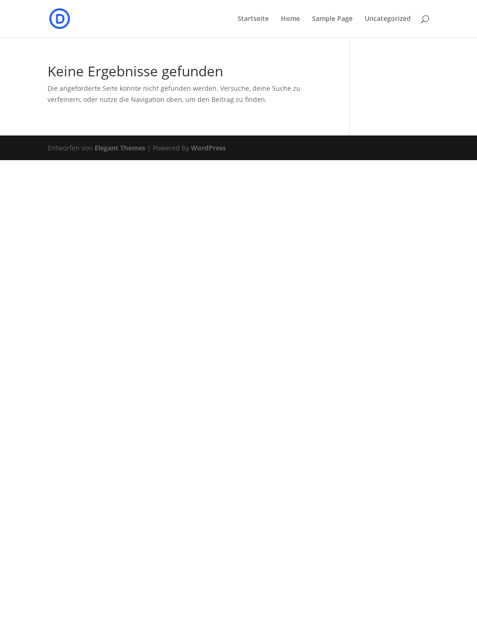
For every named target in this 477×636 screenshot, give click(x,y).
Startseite (253, 19)
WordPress (208, 147)
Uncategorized (388, 19)
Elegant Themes (120, 147)
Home (290, 19)
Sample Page (332, 19)
